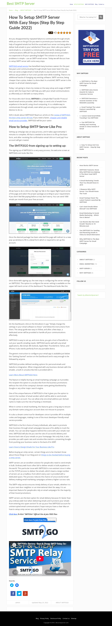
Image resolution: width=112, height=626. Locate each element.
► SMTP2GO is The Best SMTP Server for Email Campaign (88, 83)
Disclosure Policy (55, 618)
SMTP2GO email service (18, 66)
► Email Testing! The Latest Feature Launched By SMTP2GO (90, 109)
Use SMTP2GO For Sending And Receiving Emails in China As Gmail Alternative (90, 232)
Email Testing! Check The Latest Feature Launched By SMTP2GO (90, 200)
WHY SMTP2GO (89, 4)
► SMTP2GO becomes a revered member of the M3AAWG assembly (88, 100)
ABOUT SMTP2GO (62, 603)
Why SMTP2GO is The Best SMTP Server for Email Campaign (89, 241)
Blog (96, 4)
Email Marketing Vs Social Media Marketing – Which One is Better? (89, 215)
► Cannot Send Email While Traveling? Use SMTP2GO (90, 117)
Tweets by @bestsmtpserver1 (88, 295)
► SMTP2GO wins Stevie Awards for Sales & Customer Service (89, 92)
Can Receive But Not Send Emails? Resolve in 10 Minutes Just (89, 224)
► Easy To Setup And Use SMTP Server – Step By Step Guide (90, 147)
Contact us (101, 4)
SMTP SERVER (85, 268)
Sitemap (73, 618)
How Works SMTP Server (89, 165)
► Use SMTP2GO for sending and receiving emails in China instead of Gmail (89, 125)
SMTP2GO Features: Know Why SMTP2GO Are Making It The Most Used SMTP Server (90, 173)
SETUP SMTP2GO (79, 4)
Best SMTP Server (21, 3)
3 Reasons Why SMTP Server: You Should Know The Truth (89, 191)
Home (71, 4)
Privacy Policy (44, 618)
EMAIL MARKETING (87, 264)
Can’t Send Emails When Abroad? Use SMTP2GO (89, 208)
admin (17, 603)
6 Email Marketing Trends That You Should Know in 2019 (89, 183)
